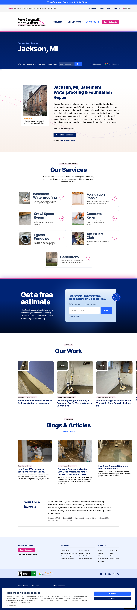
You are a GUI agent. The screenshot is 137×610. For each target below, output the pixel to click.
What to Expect (103, 558)
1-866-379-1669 (52, 8)
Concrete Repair (94, 218)
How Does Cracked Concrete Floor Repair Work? (115, 462)
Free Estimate (65, 550)
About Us (92, 8)
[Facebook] (105, 574)
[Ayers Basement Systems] (32, 22)
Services (57, 22)
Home (101, 47)
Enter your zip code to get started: (82, 304)
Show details (11, 606)
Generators (68, 259)
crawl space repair (74, 505)
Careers (101, 8)
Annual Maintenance (85, 558)
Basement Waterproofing (42, 198)
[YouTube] (101, 574)
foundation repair (56, 505)
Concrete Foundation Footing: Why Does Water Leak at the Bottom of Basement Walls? (75, 462)
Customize (112, 599)
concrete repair (91, 505)
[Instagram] (114, 574)
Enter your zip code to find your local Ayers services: (37, 64)
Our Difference (75, 22)
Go (78, 64)
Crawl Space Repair (42, 218)
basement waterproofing (92, 502)
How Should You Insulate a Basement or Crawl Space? (35, 462)
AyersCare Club (94, 238)
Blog (108, 8)
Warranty (101, 556)
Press (112, 556)
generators (82, 508)
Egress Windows (42, 238)
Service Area (92, 22)
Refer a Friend (114, 558)
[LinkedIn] (109, 574)
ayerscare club (65, 508)
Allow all (112, 594)
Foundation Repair (94, 198)
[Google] (118, 574)
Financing (116, 8)
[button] (36, 377)
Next (106, 310)
